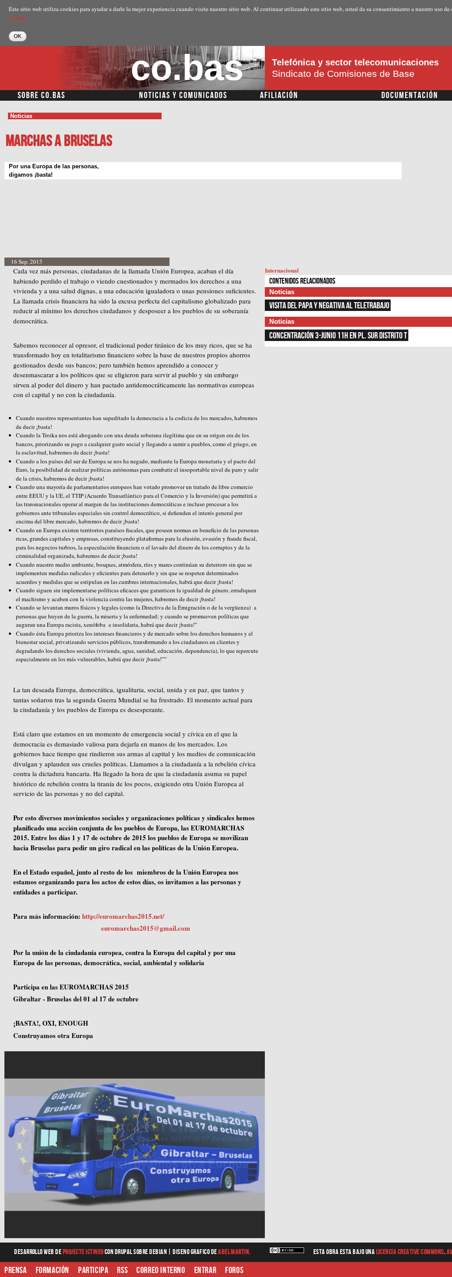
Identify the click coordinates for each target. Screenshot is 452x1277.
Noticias (21, 116)
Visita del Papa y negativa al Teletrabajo (329, 305)
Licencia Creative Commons (410, 1252)
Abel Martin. (234, 1252)
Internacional (282, 270)
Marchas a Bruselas (59, 141)
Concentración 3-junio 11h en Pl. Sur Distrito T (338, 335)
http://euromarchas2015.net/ (123, 916)
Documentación (409, 95)
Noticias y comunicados (183, 95)
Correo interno (160, 1270)
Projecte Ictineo (84, 1252)
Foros (234, 1270)
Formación (52, 1270)
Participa (93, 1270)
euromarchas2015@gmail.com (145, 928)
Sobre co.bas (41, 95)
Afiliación (279, 95)
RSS (122, 1270)
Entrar (205, 1270)
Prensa (15, 1270)
